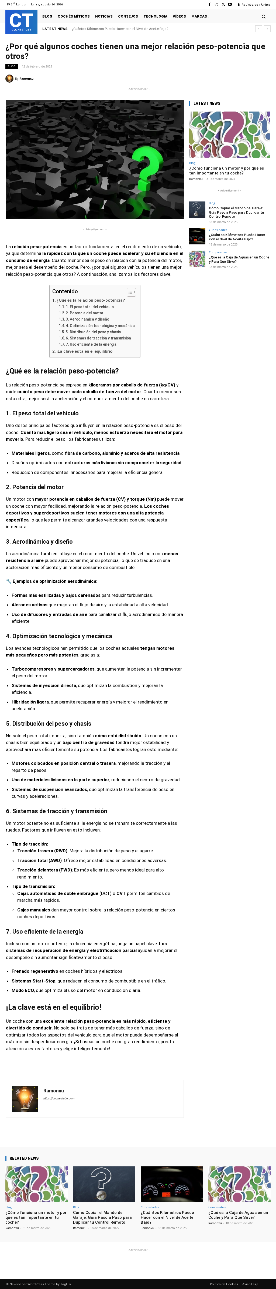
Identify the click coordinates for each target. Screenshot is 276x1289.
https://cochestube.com (58, 1098)
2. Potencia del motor (85, 313)
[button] (264, 16)
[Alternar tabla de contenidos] (129, 292)
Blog (12, 66)
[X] (223, 4)
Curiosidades (218, 229)
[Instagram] (216, 4)
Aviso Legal (250, 1284)
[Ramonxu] (10, 79)
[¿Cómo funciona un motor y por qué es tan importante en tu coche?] (229, 135)
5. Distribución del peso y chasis (93, 332)
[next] (267, 28)
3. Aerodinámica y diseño (87, 319)
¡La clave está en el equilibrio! (85, 351)
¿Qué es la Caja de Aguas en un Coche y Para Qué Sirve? (238, 1215)
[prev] (258, 28)
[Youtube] (230, 4)
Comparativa (218, 252)
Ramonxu (26, 78)
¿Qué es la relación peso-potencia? (91, 300)
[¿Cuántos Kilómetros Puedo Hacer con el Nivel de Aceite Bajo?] (197, 236)
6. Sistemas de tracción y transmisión (98, 338)
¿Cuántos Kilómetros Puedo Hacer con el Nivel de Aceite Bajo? (120, 29)
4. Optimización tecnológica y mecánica (100, 326)
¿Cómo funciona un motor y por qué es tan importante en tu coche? (226, 171)
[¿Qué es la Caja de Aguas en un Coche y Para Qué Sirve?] (197, 259)
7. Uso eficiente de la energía (91, 344)
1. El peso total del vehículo (90, 307)
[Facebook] (209, 4)
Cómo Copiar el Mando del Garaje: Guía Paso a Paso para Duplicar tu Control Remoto (236, 212)
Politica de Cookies (224, 1284)
